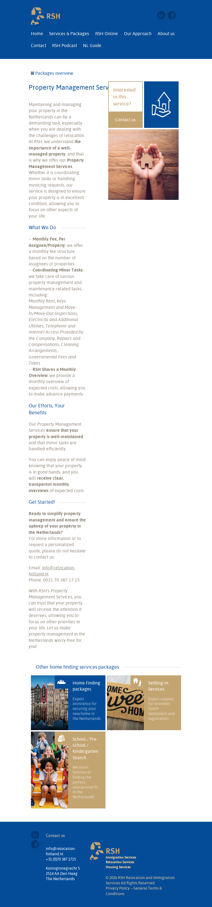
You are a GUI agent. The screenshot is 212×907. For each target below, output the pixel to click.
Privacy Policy (118, 888)
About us (166, 33)
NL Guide (92, 45)
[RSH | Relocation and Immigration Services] (45, 16)
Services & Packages (69, 33)
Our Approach (138, 33)
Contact (38, 45)
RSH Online (106, 33)
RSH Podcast (64, 45)
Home (37, 33)
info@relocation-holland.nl (61, 851)
